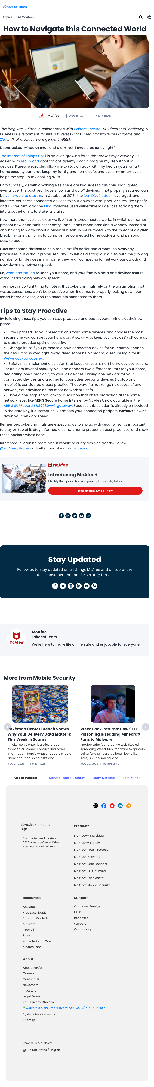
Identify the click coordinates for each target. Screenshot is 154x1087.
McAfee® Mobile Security (92, 885)
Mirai (48, 206)
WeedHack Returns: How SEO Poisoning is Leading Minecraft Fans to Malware (110, 734)
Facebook (81, 448)
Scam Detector (104, 778)
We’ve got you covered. (24, 358)
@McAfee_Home (14, 448)
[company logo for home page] (15, 6)
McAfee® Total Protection (92, 850)
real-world (30, 161)
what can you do (20, 273)
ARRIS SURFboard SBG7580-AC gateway (38, 405)
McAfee (53, 115)
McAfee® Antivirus (87, 857)
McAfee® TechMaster (89, 878)
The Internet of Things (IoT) (23, 156)
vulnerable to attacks (23, 195)
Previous (7, 727)
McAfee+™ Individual (89, 836)
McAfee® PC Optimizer (90, 871)
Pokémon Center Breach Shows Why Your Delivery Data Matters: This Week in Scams (39, 734)
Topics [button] (8, 17)
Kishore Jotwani (87, 129)
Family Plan (131, 778)
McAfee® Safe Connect (90, 864)
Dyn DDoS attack (98, 195)
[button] (149, 17)
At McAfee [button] (25, 17)
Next (145, 727)
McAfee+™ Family (87, 843)
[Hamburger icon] (146, 7)
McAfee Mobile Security (67, 778)
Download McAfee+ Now (95, 491)
